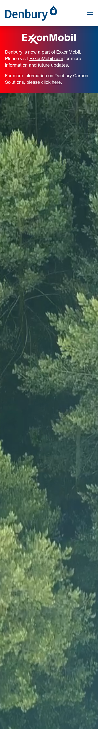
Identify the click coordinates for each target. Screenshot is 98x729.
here (56, 82)
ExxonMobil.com (46, 58)
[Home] (31, 13)
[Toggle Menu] (88, 13)
